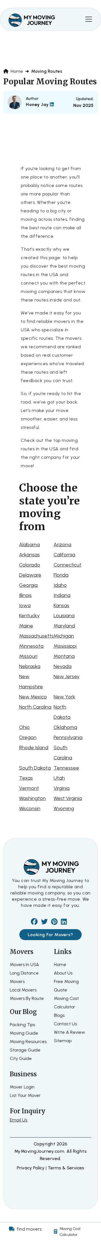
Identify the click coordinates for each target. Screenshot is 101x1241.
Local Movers (23, 990)
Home (16, 71)
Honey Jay (38, 104)
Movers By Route (27, 998)
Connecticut (67, 565)
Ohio (24, 727)
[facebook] (34, 922)
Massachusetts (36, 636)
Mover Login (22, 1087)
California (64, 555)
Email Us (18, 1120)
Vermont (29, 788)
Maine (26, 626)
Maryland (64, 626)
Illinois (25, 595)
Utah (59, 778)
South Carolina (63, 752)
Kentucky (29, 615)
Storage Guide (25, 1050)
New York (64, 697)
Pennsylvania (68, 737)
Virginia (62, 788)
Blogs (59, 1015)
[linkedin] (64, 922)
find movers (29, 1229)
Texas (26, 778)
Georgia (28, 585)
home (60, 964)
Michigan (64, 636)
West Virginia (68, 798)
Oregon (27, 737)
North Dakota (62, 712)
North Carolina (35, 707)
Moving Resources (28, 1041)
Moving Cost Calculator (70, 1231)
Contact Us (65, 1023)
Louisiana (64, 615)
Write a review (69, 1032)
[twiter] (44, 922)
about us (63, 973)
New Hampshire (31, 681)
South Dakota (35, 768)
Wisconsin (29, 808)
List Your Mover (25, 1095)
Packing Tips (22, 1024)
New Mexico (33, 697)
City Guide (21, 1058)
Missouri (28, 656)
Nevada (63, 666)
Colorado (29, 565)
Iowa (25, 605)
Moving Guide (24, 1033)
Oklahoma (65, 727)
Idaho (60, 585)
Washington (32, 798)
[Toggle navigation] (88, 19)
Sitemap (63, 1040)
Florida (61, 575)
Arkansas (29, 555)
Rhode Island (33, 747)
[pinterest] (54, 922)
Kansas (61, 605)
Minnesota (31, 646)
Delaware (30, 575)
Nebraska (29, 666)
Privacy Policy (31, 1168)
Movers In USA (24, 964)
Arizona (62, 544)
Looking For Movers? (50, 934)
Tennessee (66, 768)
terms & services (66, 1168)
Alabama (29, 544)
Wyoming (64, 808)
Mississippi (65, 646)
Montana (64, 656)
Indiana (62, 595)
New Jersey (66, 676)
